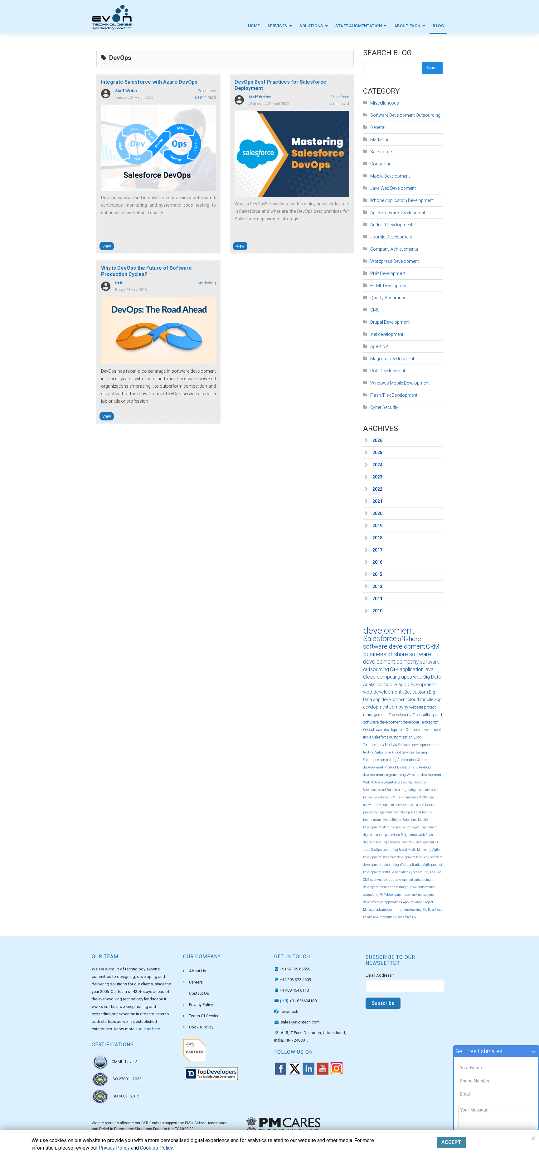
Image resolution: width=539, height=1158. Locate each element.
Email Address (380, 975)
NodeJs (391, 745)
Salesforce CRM (385, 797)
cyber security (419, 872)
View (106, 246)
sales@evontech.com (300, 1022)
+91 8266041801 (299, 1001)
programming (395, 775)
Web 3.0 (369, 782)
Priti (119, 283)
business (374, 654)
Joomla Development (391, 236)
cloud (413, 699)
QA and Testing (421, 812)
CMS (375, 309)
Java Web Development (393, 188)
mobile (400, 827)
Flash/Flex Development (393, 395)
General (377, 127)
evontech (290, 1011)
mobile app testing (393, 887)
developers (371, 887)
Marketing (206, 283)
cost (373, 879)
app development (390, 699)
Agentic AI (380, 346)
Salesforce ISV (406, 917)
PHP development (391, 894)
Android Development (391, 224)
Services (277, 25)
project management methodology (386, 812)
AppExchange (412, 902)
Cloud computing (381, 677)
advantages (384, 909)
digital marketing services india (385, 842)
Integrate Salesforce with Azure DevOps (149, 82)
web (417, 677)
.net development (386, 334)
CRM (432, 646)
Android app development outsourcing (404, 879)
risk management (408, 797)
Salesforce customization (392, 737)
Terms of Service (204, 1015)
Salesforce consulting (379, 760)
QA (365, 730)
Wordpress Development (394, 261)
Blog (438, 25)
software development (387, 730)
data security (403, 782)
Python (368, 797)
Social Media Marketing (415, 849)
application (412, 669)
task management (423, 894)
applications (393, 902)
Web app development (424, 775)
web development (382, 692)
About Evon (407, 25)
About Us (197, 971)
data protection (373, 902)
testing (421, 752)
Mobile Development (390, 176)
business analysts (376, 820)
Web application (411, 864)
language (422, 857)
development (389, 630)
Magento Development (392, 358)
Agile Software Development (397, 212)
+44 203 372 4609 (295, 979)
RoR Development (387, 370)
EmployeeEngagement (421, 827)
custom (420, 691)
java (429, 669)
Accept (451, 1142)
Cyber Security (384, 407)
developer (411, 722)
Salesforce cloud (374, 790)
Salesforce (206, 90)
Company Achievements (394, 249)
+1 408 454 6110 (294, 990)
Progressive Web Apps (417, 835)
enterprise (431, 790)
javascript (429, 722)
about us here (147, 1029)
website (416, 707)
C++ (394, 669)
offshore (396, 820)
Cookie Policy (201, 1027)
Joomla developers (421, 805)
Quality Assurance (388, 297)
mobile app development (409, 684)
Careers (196, 982)
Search (432, 68)
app (407, 894)
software (429, 662)
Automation (406, 760)
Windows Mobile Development (400, 382)
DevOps (376, 849)
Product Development (401, 767)
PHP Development (387, 273)
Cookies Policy (156, 1148)
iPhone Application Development (402, 200)
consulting (390, 849)
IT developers (399, 714)
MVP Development (421, 842)
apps (406, 677)
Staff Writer (126, 90)
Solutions (311, 25)
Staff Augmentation (358, 25)
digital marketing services (381, 835)
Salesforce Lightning (401, 790)
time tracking (412, 909)
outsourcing (376, 669)
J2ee (406, 691)
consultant (384, 782)
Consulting (380, 163)
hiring (398, 909)
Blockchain (421, 782)
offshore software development (394, 642)
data (420, 790)
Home (254, 25)
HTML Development (389, 285)
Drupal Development (390, 322)
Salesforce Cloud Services (395, 752)
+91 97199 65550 (295, 969)
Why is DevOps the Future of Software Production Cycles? (146, 271)
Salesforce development (398, 857)
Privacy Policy (201, 1004)
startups (388, 827)
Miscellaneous (384, 103)
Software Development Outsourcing (405, 115)
